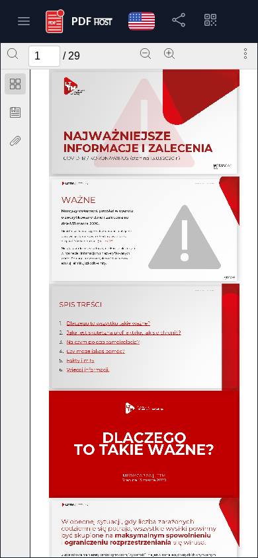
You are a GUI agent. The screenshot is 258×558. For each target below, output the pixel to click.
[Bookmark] (15, 112)
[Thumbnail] (15, 84)
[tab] (15, 86)
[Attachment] (15, 140)
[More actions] (245, 53)
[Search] (12, 53)
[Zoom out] (145, 53)
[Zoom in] (169, 53)
